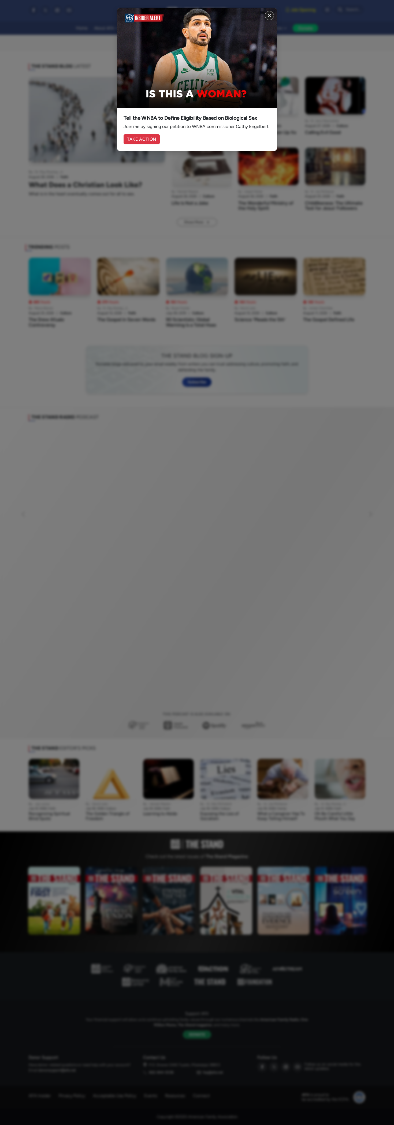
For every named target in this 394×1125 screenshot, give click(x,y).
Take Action (141, 139)
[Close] (269, 15)
